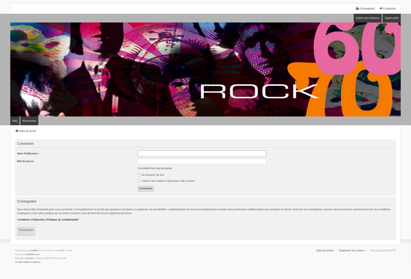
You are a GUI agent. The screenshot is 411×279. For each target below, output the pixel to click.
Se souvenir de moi (152, 174)
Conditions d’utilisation (31, 219)
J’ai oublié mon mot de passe (155, 168)
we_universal (27, 258)
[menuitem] (22, 262)
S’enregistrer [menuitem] (367, 8)
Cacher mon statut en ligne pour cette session (168, 180)
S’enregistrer (26, 229)
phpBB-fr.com (33, 254)
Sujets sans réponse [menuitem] (368, 17)
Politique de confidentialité (63, 219)
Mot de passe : (26, 161)
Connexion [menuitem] (389, 8)
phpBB (33, 250)
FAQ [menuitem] (14, 120)
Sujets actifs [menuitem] (392, 17)
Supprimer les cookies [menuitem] (352, 250)
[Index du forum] (205, 69)
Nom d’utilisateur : (28, 153)
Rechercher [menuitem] (29, 120)
